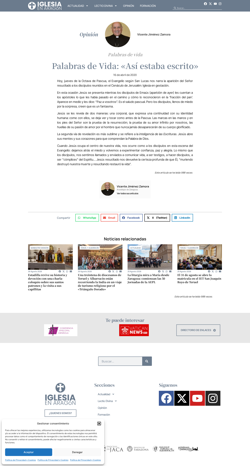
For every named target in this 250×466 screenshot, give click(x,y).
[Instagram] (220, 4)
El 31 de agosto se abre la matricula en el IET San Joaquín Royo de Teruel (199, 278)
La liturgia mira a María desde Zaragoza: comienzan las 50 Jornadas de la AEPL (148, 278)
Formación (148, 6)
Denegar (77, 452)
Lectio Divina (103, 6)
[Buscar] (147, 361)
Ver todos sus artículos (127, 193)
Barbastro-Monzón (39, 248)
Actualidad (76, 6)
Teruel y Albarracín (90, 248)
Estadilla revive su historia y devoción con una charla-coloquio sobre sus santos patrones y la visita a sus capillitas (47, 282)
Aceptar (29, 452)
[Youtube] (215, 4)
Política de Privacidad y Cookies (20, 460)
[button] (99, 423)
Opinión (128, 6)
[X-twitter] (210, 4)
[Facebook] (205, 4)
